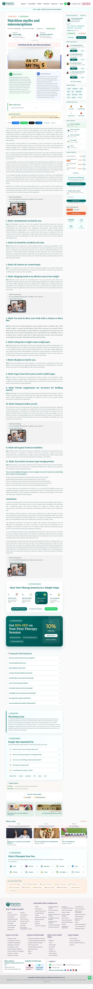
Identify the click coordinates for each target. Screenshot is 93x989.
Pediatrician (10, 929)
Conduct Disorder (53, 910)
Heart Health (52, 944)
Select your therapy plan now (17, 201)
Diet (8, 839)
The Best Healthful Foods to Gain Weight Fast (46, 841)
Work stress (74, 94)
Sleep (68, 91)
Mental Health (12, 16)
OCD (73, 91)
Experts (23, 3)
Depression (28, 776)
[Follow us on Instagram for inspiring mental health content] (68, 970)
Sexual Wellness (53, 955)
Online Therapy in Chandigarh (15, 951)
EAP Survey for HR (33, 945)
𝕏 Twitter (32, 122)
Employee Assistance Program (36, 938)
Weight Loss (52, 951)
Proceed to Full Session (35, 609)
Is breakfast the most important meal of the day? (22, 693)
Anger (68, 94)
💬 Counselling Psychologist (30, 884)
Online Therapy (66, 912)
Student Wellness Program (35, 942)
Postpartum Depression (65, 927)
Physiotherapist (11, 925)
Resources (54, 3)
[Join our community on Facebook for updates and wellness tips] (65, 970)
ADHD (36, 906)
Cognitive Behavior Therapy (53, 907)
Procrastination (79, 906)
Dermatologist (53, 953)
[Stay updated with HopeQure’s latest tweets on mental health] (76, 970)
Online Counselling (67, 910)
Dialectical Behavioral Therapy (54, 915)
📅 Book (73, 50)
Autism (37, 915)
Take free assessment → (76, 183)
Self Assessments (33, 949)
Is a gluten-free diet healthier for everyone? (20, 673)
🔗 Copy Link (46, 122)
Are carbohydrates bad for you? (17, 663)
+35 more (80, 97)
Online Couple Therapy (65, 915)
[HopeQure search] (68, 4)
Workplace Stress (79, 928)
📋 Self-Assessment (75, 887)
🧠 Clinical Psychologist (14, 884)
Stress (39, 776)
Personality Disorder (67, 922)
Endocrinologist (11, 921)
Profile (82, 50)
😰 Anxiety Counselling (45, 884)
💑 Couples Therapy (49, 887)
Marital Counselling (53, 927)
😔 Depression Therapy (59, 884)
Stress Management (80, 924)
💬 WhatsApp (24, 122)
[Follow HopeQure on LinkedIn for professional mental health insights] (70, 970)
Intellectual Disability (54, 925)
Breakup (74, 97)
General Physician (12, 915)
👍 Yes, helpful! (27, 797)
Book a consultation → (54, 117)
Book (84, 156)
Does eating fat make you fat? (17, 668)
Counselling (31, 3)
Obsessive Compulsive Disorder (67, 907)
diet (13, 330)
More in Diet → (83, 821)
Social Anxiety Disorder (79, 919)
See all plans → (76, 173)
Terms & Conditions (75, 940)
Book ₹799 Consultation (19, 609)
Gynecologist (11, 927)
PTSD (80, 94)
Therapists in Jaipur (12, 955)
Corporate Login (75, 3)
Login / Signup (86, 3)
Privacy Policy (73, 938)
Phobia (64, 924)
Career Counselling (40, 925)
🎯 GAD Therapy (26, 887)
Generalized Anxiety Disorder (53, 918)
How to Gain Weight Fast (68, 841)
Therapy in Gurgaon (12, 953)
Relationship (78, 91)
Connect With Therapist (15, 299)
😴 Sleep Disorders (37, 887)
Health (39, 3)
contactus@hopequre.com (73, 965)
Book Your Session (51, 639)
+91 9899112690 (55, 967)
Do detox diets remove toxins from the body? (21, 678)
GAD (45, 776)
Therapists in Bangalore (13, 942)
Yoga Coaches (24, 919)
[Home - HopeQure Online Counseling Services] (8, 4)
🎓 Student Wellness (62, 887)
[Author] (10, 35)
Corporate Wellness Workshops (36, 940)
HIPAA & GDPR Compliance (77, 942)
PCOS (50, 942)
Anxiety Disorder (39, 913)
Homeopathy (23, 915)
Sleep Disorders (79, 916)
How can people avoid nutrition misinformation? (22, 703)
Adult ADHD (38, 909)
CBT (35, 776)
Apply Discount (51, 635)
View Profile (70, 37)
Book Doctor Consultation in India (26, 928)
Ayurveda (22, 917)
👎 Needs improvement (39, 797)
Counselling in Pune (12, 947)
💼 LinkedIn (38, 122)
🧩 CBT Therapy (72, 884)
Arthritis (51, 949)
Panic (68, 97)
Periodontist (23, 923)
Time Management (80, 926)
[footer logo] (19, 904)
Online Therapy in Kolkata (14, 949)
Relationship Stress (80, 914)
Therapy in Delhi (11, 938)
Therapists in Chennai (13, 945)
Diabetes (51, 940)
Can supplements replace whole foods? (20, 698)
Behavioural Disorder (40, 917)
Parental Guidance (67, 920)
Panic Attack (65, 918)
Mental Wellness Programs (35, 947)
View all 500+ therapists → (76, 81)
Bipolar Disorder (39, 919)
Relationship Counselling (78, 911)
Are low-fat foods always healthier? (18, 683)
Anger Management (40, 911)
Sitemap (72, 945)
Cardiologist (10, 917)
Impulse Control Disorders (52, 922)
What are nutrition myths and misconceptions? (22, 658)
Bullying (37, 923)
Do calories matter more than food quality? (21, 688)
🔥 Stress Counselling (14, 887)
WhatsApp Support (51, 609)
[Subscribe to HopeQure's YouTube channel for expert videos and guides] (73, 970)
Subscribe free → (76, 200)
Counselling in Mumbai (13, 940)
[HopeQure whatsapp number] (65, 4)
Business (46, 3)
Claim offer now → (76, 213)
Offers (29, 953)
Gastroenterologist (12, 919)
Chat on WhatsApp (56, 965)
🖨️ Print (53, 122)
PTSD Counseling (79, 909)
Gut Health (52, 947)
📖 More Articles (13, 890)
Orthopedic (10, 923)
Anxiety (21, 776)
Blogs (61, 3)
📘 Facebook (16, 122)
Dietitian (22, 912)
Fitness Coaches (24, 921)
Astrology (23, 925)
